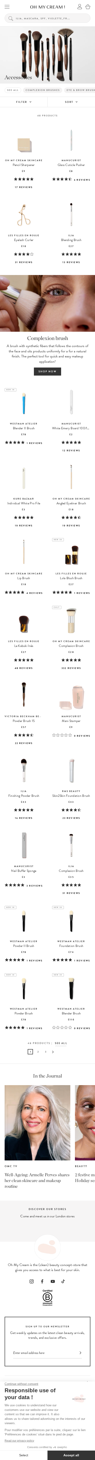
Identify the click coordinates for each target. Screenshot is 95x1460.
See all (13, 90)
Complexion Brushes (43, 90)
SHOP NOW (47, 371)
